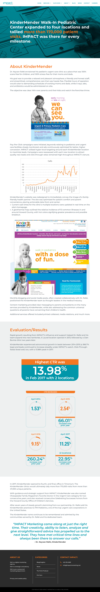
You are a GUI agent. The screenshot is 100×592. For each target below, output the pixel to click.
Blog (74, 3)
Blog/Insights (41, 562)
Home (39, 3)
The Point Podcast (42, 571)
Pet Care (39, 575)
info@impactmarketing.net (72, 565)
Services (46, 3)
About (66, 3)
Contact (87, 3)
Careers (95, 3)
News (80, 3)
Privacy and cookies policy (18, 578)
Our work (56, 3)
